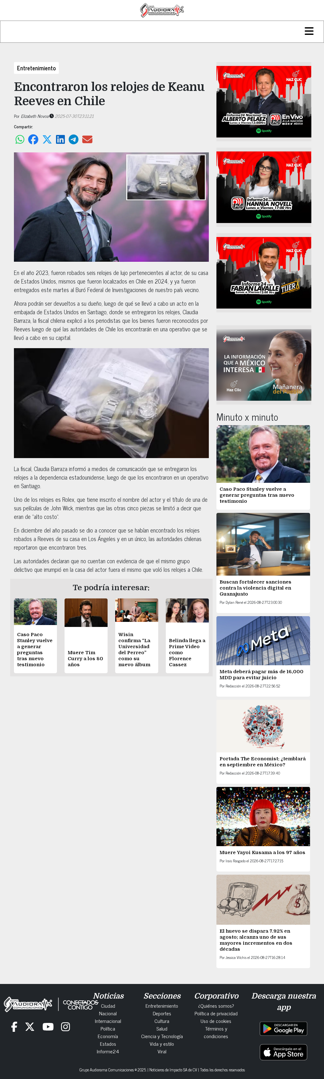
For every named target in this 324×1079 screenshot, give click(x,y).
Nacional (108, 1013)
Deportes (162, 1013)
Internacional (108, 1021)
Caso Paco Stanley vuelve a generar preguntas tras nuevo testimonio (35, 649)
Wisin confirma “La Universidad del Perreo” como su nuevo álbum (134, 649)
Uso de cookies (216, 1021)
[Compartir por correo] (87, 139)
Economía (108, 1036)
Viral (162, 1051)
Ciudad (108, 1005)
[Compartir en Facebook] (33, 139)
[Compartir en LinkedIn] (60, 139)
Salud (161, 1028)
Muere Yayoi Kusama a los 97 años (263, 852)
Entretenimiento (36, 68)
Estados (108, 1043)
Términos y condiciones (216, 1032)
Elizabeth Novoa (34, 115)
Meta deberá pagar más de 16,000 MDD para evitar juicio (261, 674)
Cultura (161, 1021)
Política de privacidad (216, 1013)
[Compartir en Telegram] (73, 139)
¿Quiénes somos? (216, 1005)
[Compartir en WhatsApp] (20, 139)
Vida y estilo (162, 1043)
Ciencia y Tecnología (162, 1036)
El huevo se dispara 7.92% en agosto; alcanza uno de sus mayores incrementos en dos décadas (256, 940)
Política (108, 1028)
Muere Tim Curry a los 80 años (85, 658)
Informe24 (108, 1051)
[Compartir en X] (47, 139)
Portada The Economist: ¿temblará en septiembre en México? (263, 762)
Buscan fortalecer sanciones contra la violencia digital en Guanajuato (255, 588)
